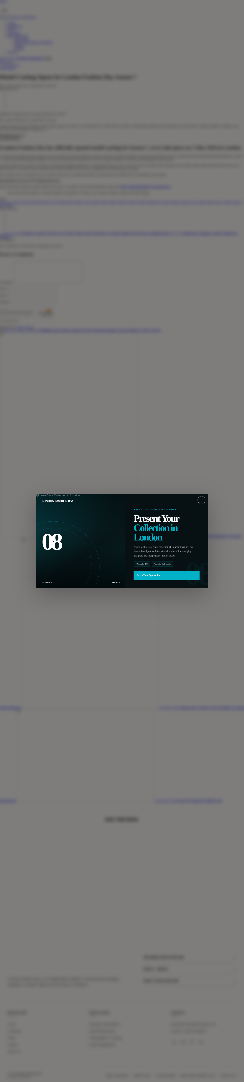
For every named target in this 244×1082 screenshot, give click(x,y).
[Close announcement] (201, 500)
